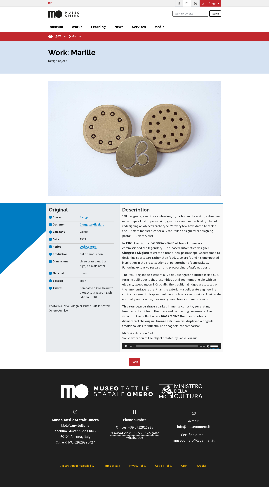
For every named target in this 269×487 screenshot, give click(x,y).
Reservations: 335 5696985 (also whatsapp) (134, 435)
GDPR (184, 466)
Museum (56, 26)
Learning (98, 26)
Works (77, 26)
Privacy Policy (137, 466)
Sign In (215, 3)
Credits (201, 466)
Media (159, 26)
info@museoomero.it (193, 426)
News (118, 26)
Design (84, 217)
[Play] (126, 346)
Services (139, 26)
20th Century (88, 246)
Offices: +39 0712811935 (134, 427)
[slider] (214, 346)
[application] (171, 346)
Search (215, 13)
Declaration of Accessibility (77, 466)
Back (134, 362)
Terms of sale (111, 466)
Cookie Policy (163, 466)
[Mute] (208, 346)
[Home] (63, 13)
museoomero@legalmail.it (194, 440)
